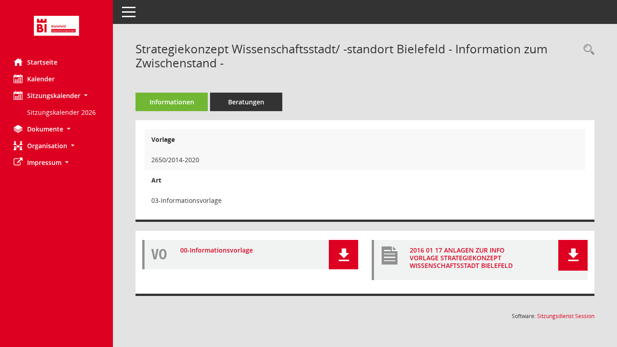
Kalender (41, 79)
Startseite (42, 62)
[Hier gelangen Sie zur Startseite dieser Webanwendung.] (56, 26)
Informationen (172, 102)
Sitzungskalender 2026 (61, 112)
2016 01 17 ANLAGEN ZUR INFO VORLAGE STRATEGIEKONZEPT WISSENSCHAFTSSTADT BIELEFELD (461, 258)
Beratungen (246, 102)
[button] (56, 95)
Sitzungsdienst (565, 316)
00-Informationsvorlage (216, 250)
